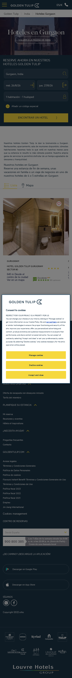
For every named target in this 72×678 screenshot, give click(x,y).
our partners (51, 321)
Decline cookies (36, 364)
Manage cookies (36, 354)
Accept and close (36, 374)
